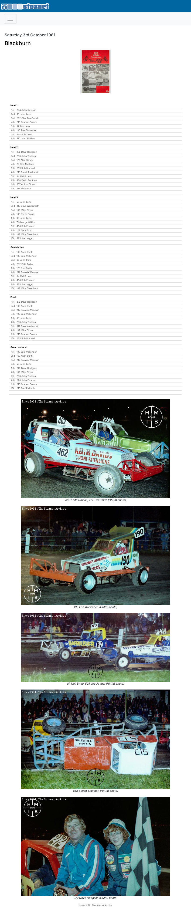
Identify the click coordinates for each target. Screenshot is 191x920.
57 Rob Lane (23, 126)
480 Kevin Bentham (27, 180)
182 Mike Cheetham (27, 234)
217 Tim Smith (24, 188)
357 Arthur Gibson (26, 184)
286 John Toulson (26, 156)
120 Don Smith (24, 268)
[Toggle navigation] (10, 19)
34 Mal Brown (24, 176)
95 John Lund (24, 218)
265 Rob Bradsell (26, 168)
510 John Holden (26, 138)
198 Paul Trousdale (27, 130)
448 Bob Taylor (25, 134)
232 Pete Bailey (25, 264)
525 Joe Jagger (25, 238)
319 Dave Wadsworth (28, 206)
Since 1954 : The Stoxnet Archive (95, 905)
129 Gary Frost (24, 230)
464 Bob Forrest (25, 226)
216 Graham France (27, 122)
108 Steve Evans (25, 214)
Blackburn (18, 43)
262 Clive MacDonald (28, 118)
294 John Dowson (26, 110)
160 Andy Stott (24, 252)
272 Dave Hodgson (27, 152)
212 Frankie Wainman (28, 272)
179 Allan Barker (25, 160)
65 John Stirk (24, 260)
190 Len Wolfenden (27, 256)
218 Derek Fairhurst (27, 172)
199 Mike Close (25, 210)
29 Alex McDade (25, 164)
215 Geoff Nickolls (26, 388)
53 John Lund (24, 114)
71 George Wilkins (26, 222)
